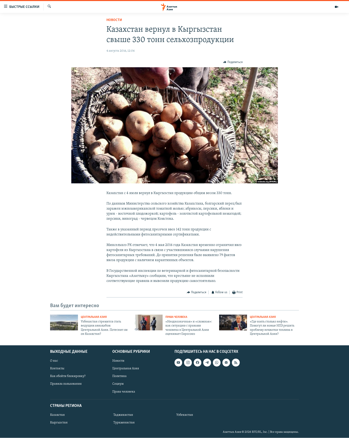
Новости (114, 20)
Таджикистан (123, 415)
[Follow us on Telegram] (207, 363)
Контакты (57, 368)
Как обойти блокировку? (67, 376)
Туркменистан (124, 422)
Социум (118, 384)
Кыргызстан (59, 422)
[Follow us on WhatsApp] (217, 363)
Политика (119, 376)
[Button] (233, 62)
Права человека (176, 317)
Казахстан (57, 415)
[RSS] (236, 363)
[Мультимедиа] (336, 7)
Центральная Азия (94, 317)
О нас (54, 361)
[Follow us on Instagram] (188, 363)
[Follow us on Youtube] (178, 363)
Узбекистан (184, 415)
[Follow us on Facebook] (197, 363)
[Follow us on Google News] (226, 363)
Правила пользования (66, 384)
